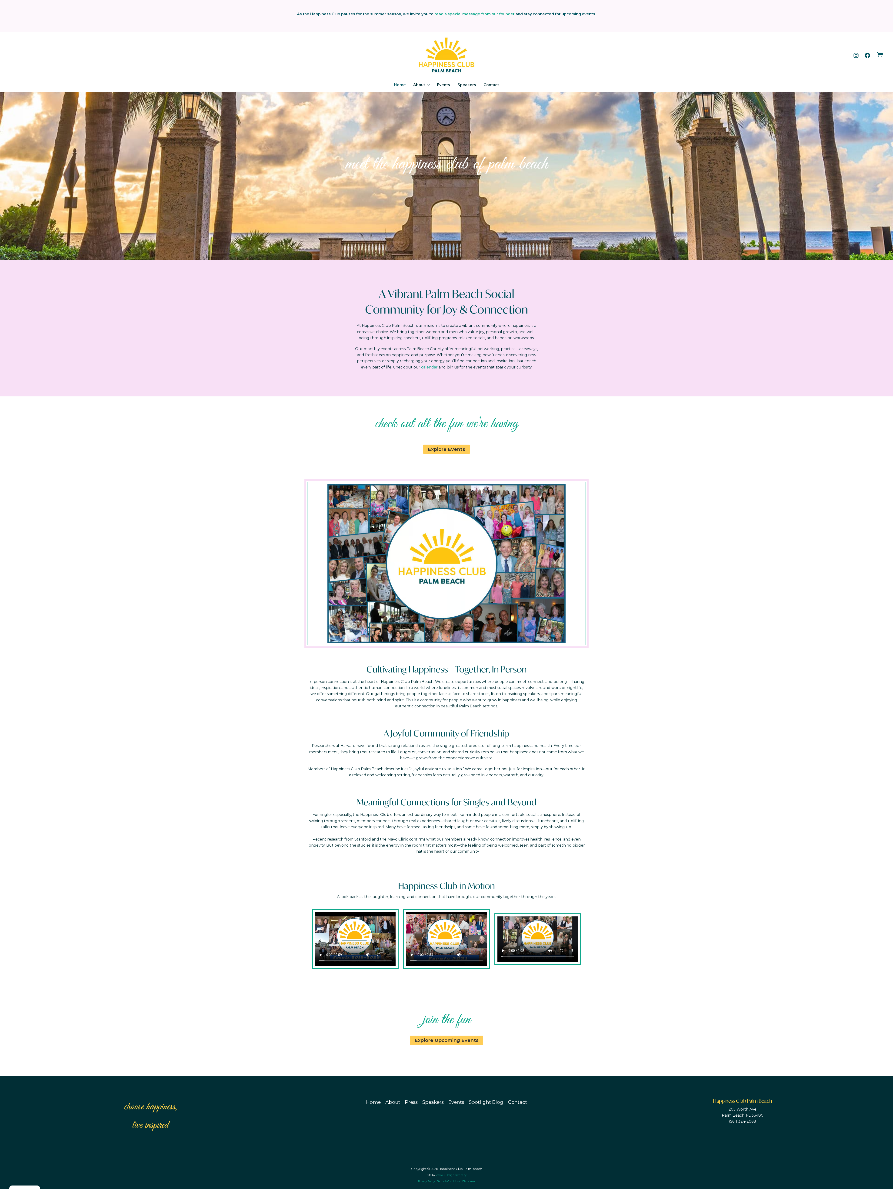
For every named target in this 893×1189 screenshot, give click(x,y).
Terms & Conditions (448, 1181)
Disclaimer (468, 1181)
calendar (429, 367)
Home (400, 85)
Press (411, 1102)
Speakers (466, 85)
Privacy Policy (426, 1181)
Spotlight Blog (486, 1102)
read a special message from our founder (474, 14)
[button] (427, 85)
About (419, 85)
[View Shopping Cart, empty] (880, 55)
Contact (491, 85)
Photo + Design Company (451, 1175)
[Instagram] (856, 55)
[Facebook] (867, 55)
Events (443, 85)
